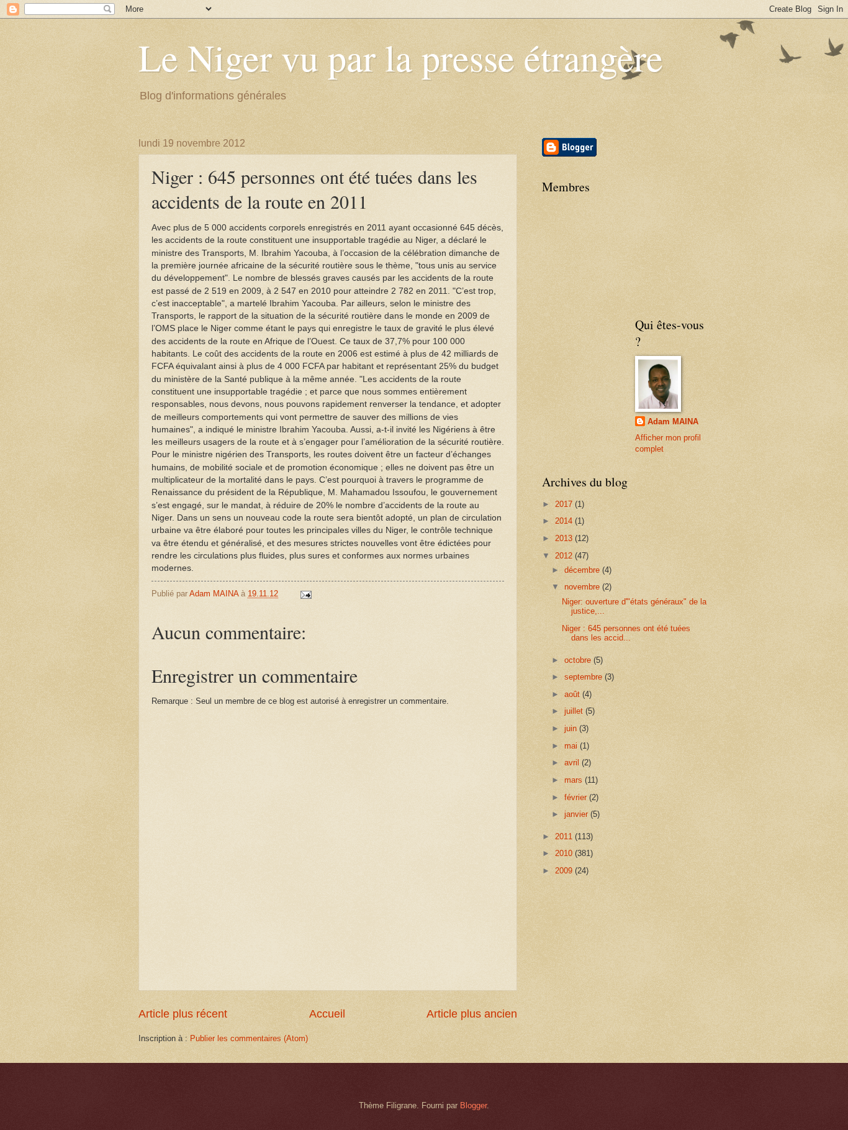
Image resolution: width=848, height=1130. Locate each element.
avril (573, 762)
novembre (583, 586)
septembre (584, 676)
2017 (565, 504)
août (573, 694)
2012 (565, 555)
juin (571, 728)
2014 (565, 521)
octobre (578, 660)
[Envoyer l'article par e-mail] (305, 593)
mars (574, 780)
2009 (565, 870)
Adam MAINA (672, 421)
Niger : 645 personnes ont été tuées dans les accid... (626, 633)
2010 (565, 853)
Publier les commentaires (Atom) (249, 1038)
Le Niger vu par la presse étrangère (400, 57)
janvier (577, 814)
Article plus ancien (471, 1014)
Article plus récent (182, 1014)
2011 (565, 836)
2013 (565, 538)
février (576, 797)
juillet (574, 711)
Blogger (473, 1105)
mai (572, 745)
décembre (583, 570)
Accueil (327, 1014)
